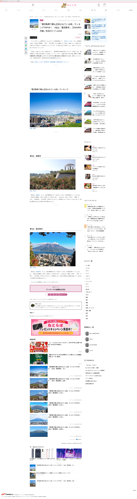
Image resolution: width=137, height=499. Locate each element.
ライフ (41, 20)
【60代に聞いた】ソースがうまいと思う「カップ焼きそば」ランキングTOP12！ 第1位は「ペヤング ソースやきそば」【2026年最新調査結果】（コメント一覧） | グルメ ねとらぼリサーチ (96, 241)
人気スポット (89, 292)
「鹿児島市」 (38, 271)
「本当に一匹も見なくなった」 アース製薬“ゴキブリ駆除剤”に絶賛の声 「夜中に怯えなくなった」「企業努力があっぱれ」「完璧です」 (98, 97)
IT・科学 (88, 265)
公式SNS (9, 496)
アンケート (87, 142)
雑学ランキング (49, 316)
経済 (87, 315)
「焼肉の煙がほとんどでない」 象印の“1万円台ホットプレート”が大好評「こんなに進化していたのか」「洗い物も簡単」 (99, 71)
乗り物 (87, 289)
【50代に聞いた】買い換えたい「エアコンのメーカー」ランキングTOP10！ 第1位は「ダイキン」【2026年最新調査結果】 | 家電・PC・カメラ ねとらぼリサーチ (96, 230)
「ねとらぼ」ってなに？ (90, 365)
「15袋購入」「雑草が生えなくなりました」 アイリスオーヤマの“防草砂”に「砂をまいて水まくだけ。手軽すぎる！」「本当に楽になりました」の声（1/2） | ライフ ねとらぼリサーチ (96, 251)
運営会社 (36, 496)
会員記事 (131, 10)
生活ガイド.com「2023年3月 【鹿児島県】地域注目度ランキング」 (51, 62)
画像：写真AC (33, 128)
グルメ (56, 10)
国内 (87, 300)
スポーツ (88, 276)
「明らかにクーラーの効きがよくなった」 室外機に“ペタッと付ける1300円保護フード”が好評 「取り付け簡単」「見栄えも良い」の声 (99, 54)
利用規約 (134, 490)
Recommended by (73, 439)
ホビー (87, 284)
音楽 (87, 318)
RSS (32, 496)
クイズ (43, 10)
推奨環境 (44, 496)
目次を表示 (78, 37)
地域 (68, 10)
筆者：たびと (38, 303)
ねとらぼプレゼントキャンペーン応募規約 (94, 370)
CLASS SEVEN (93, 344)
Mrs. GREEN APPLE (94, 333)
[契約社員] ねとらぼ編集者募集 (92, 373)
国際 (87, 302)
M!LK (91, 339)
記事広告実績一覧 (89, 383)
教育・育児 (93, 10)
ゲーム (87, 273)
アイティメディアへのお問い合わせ (93, 375)
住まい (81, 10)
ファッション (89, 281)
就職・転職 (88, 310)
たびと (80, 34)
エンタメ (31, 10)
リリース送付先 (88, 378)
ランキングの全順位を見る (56, 289)
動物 (106, 10)
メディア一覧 (4, 496)
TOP (6, 10)
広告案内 (13, 496)
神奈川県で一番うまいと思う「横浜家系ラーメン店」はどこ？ (98, 187)
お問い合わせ (18, 496)
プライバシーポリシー (26, 496)
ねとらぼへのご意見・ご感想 (91, 367)
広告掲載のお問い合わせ (90, 381)
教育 (87, 313)
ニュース (19, 10)
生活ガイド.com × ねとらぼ (37, 316)
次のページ (63, 294)
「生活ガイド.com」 (68, 41)
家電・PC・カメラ (90, 307)
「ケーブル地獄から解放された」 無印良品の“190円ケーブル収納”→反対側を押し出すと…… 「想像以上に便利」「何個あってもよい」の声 (99, 132)
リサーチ (118, 10)
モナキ (91, 350)
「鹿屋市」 (38, 195)
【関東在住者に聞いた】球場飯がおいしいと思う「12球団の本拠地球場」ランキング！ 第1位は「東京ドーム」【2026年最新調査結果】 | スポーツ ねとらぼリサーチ (96, 210)
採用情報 (40, 496)
